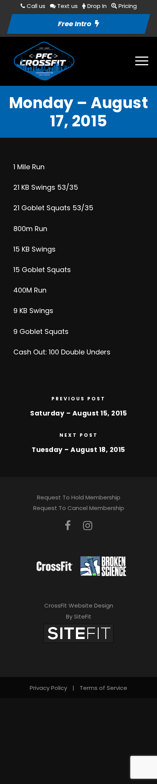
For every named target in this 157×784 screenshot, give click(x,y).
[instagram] (87, 526)
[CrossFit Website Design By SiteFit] (78, 633)
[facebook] (68, 526)
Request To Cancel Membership (78, 508)
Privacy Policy (48, 688)
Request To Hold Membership (78, 497)
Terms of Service (103, 688)
